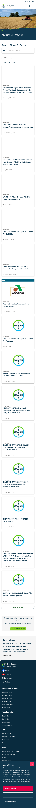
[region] (18, 784)
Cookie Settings (10, 795)
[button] (4, 665)
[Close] (32, 764)
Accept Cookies (10, 788)
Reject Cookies (10, 801)
